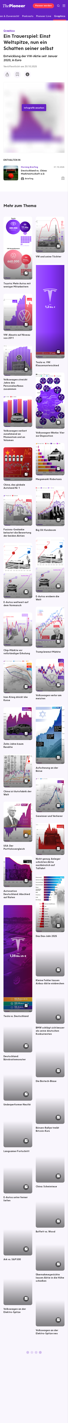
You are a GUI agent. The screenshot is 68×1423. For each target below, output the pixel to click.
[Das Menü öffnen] (64, 6)
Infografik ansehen (34, 107)
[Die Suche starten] (58, 5)
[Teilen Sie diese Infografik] (7, 74)
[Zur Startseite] (14, 5)
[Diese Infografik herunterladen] (27, 74)
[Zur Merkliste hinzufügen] (17, 74)
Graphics (9, 30)
